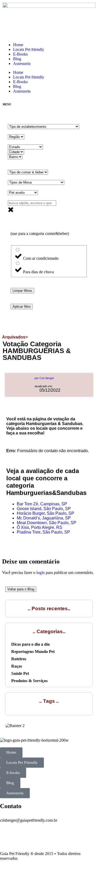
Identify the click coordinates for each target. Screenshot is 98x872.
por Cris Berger (44, 378)
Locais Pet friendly (28, 49)
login (40, 572)
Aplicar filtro (22, 306)
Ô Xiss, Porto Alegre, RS (39, 527)
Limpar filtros (22, 291)
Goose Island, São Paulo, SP (44, 508)
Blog (17, 59)
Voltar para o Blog (20, 589)
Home (18, 45)
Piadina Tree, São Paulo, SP (43, 532)
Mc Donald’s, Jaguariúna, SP (44, 518)
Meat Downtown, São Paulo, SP (46, 522)
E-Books (20, 54)
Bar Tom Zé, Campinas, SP (42, 504)
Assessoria (22, 63)
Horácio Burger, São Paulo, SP (45, 513)
